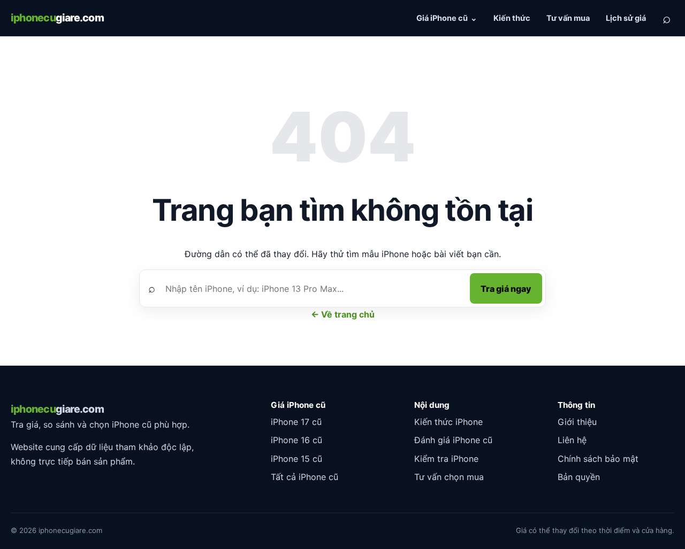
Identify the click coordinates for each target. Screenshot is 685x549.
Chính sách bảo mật (598, 458)
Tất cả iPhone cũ (304, 476)
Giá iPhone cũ (442, 18)
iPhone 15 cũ (296, 458)
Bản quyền (579, 476)
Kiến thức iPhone (448, 421)
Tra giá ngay (506, 288)
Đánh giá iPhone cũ (453, 440)
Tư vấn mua (568, 18)
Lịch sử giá (626, 18)
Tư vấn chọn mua (449, 476)
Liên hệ (572, 440)
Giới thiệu (577, 421)
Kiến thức (511, 18)
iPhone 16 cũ (296, 440)
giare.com (57, 17)
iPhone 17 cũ (296, 421)
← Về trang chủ (343, 314)
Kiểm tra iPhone (446, 458)
